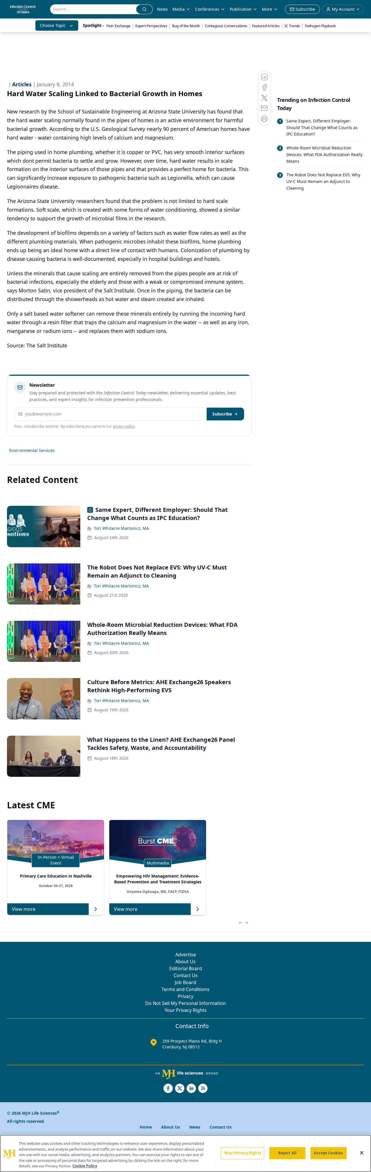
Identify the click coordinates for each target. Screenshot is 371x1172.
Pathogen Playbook (320, 25)
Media (178, 9)
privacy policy (123, 426)
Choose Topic (53, 25)
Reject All (287, 1152)
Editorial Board (185, 968)
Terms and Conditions (185, 989)
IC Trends (292, 25)
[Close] (361, 1153)
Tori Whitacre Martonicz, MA (121, 528)
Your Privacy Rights (186, 1010)
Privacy (185, 996)
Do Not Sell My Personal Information (185, 1003)
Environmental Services (32, 450)
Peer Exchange (118, 25)
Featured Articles (266, 25)
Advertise (185, 954)
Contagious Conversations (226, 25)
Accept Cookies (328, 1152)
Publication (241, 9)
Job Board (185, 982)
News (162, 9)
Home (146, 1127)
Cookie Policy (84, 1166)
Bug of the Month (186, 25)
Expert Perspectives (151, 25)
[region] (185, 1153)
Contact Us (186, 975)
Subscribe (222, 414)
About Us (185, 961)
